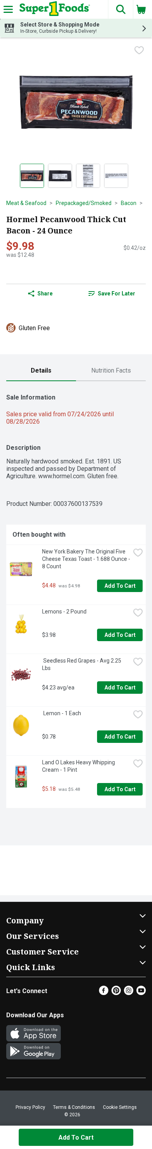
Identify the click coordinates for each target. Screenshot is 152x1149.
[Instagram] (128, 993)
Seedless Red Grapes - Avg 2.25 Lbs (82, 664)
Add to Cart (120, 586)
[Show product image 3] (88, 176)
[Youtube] (141, 993)
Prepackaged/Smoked (83, 203)
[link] (111, 293)
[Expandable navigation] (8, 9)
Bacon (128, 203)
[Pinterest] (116, 993)
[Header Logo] (53, 9)
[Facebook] (103, 993)
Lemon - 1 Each (61, 713)
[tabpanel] (76, 597)
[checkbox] (139, 50)
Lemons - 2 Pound (64, 611)
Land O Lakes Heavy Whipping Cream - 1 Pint (79, 766)
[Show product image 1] (32, 176)
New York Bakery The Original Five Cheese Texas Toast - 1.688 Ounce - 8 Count (86, 558)
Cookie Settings (120, 1107)
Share (45, 293)
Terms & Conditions (74, 1107)
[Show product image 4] (116, 176)
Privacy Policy (30, 1107)
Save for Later (116, 293)
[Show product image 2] (60, 176)
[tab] (41, 371)
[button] (120, 9)
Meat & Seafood (26, 203)
